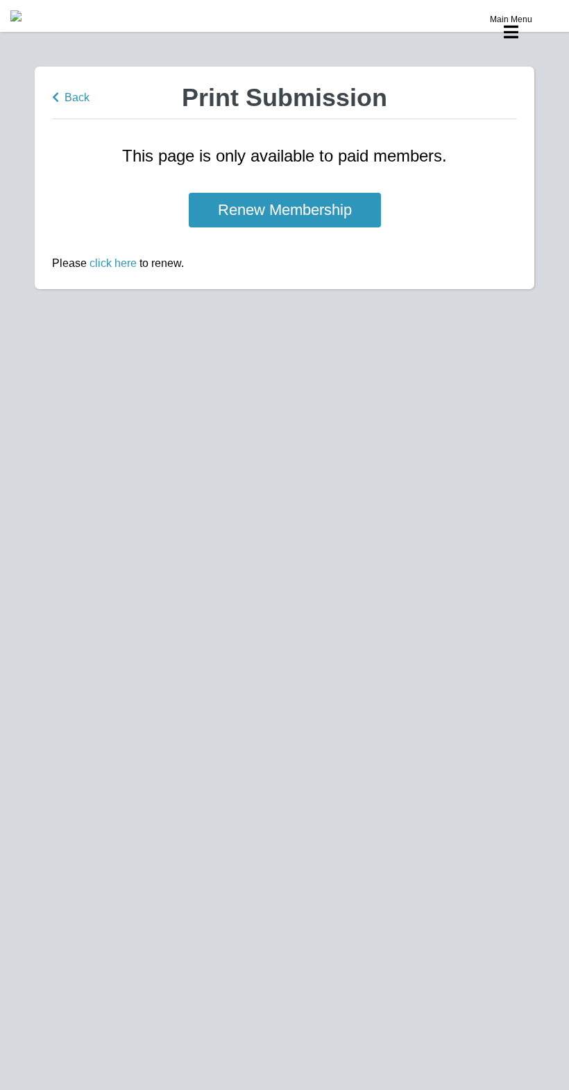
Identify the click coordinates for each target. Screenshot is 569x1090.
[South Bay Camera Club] (48, 16)
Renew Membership (285, 209)
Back (74, 97)
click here (113, 263)
